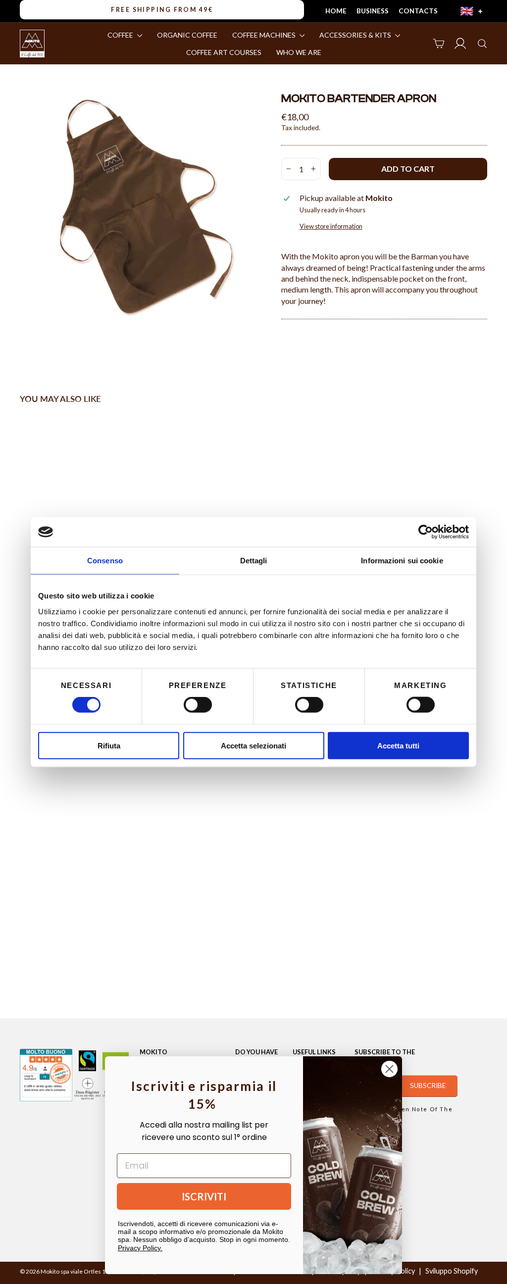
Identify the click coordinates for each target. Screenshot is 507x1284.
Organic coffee (187, 35)
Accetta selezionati (253, 745)
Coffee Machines (264, 35)
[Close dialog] (389, 1069)
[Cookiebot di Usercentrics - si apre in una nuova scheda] (425, 532)
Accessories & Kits (356, 35)
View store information (331, 226)
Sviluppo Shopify (451, 1271)
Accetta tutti (398, 745)
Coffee (121, 35)
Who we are (298, 52)
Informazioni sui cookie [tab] (402, 560)
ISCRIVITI (204, 1196)
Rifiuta (109, 745)
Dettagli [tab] (253, 560)
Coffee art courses (223, 52)
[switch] (198, 705)
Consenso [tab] (105, 560)
